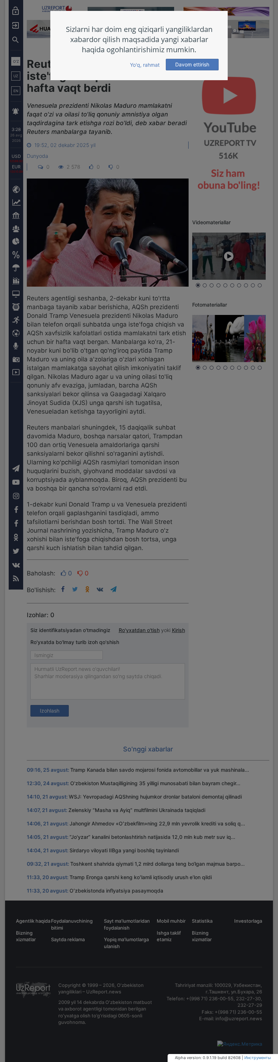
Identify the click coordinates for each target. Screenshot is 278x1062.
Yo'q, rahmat (145, 65)
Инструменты (257, 1057)
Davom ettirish (192, 64)
